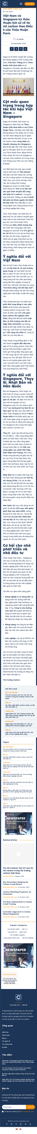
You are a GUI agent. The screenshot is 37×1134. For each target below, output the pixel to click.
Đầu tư (8, 702)
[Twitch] (21, 1124)
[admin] (15, 39)
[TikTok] (16, 1124)
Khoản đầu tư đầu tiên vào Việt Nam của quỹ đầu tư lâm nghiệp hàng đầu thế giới (17, 791)
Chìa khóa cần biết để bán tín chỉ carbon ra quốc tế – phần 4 (18, 806)
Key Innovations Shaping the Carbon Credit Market (15, 883)
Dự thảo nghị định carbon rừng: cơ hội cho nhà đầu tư (20, 706)
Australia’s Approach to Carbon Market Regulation (16, 913)
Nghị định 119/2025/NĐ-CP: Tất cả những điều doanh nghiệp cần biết (18, 725)
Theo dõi (30, 1107)
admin (21, 39)
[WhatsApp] (25, 49)
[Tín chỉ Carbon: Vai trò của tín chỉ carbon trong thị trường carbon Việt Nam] (18, 854)
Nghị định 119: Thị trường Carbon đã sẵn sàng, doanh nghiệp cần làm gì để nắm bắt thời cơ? (20, 715)
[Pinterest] (21, 49)
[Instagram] (11, 1124)
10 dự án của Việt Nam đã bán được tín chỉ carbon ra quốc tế (18, 799)
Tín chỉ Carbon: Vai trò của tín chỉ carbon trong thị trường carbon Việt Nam (19, 696)
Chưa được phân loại (12, 9)
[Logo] (5, 4)
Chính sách (9, 711)
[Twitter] (16, 49)
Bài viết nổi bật (11, 692)
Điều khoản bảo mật (27, 1111)
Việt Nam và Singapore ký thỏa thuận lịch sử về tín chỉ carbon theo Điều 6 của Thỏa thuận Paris (18, 1062)
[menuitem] (17, 1129)
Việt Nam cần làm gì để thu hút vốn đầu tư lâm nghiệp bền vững (19, 733)
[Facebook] (12, 49)
